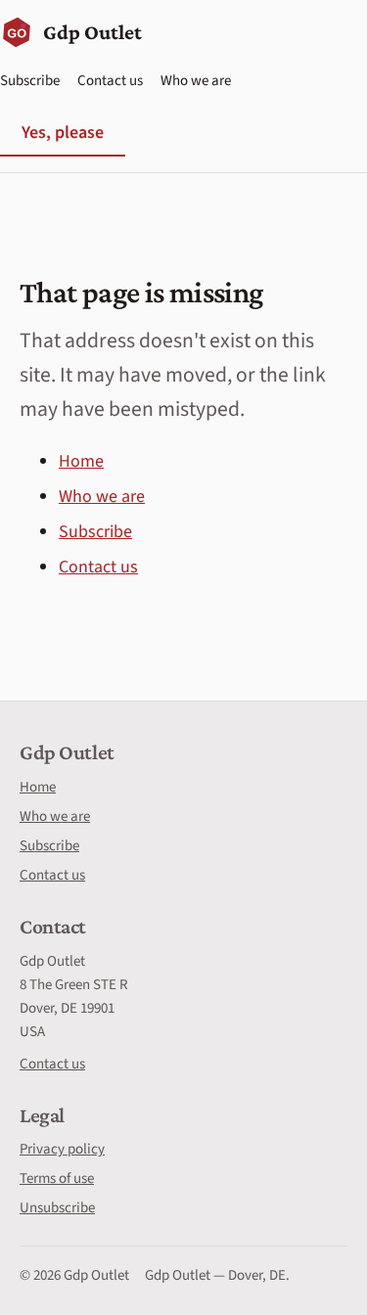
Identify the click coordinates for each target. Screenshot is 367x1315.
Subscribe (30, 80)
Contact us (110, 80)
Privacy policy (62, 1149)
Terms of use (57, 1178)
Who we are (196, 80)
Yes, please (63, 132)
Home (81, 461)
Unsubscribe (57, 1208)
